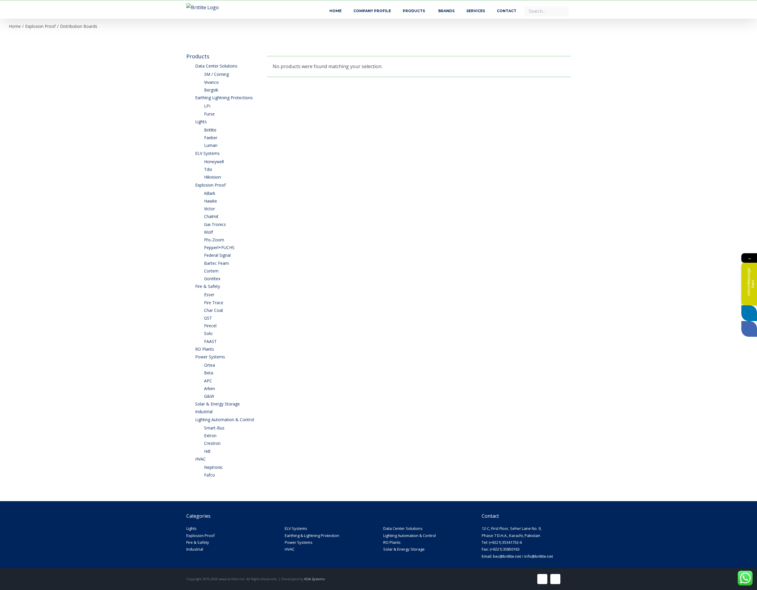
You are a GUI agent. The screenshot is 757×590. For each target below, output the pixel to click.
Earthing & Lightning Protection (312, 535)
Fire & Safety (197, 542)
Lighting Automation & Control (409, 535)
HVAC (290, 549)
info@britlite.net (538, 556)
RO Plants (392, 542)
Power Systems (299, 542)
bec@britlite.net (507, 556)
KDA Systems (314, 579)
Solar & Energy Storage (404, 549)
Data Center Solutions (403, 528)
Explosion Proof (200, 535)
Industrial (194, 549)
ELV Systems (296, 528)
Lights (191, 528)
